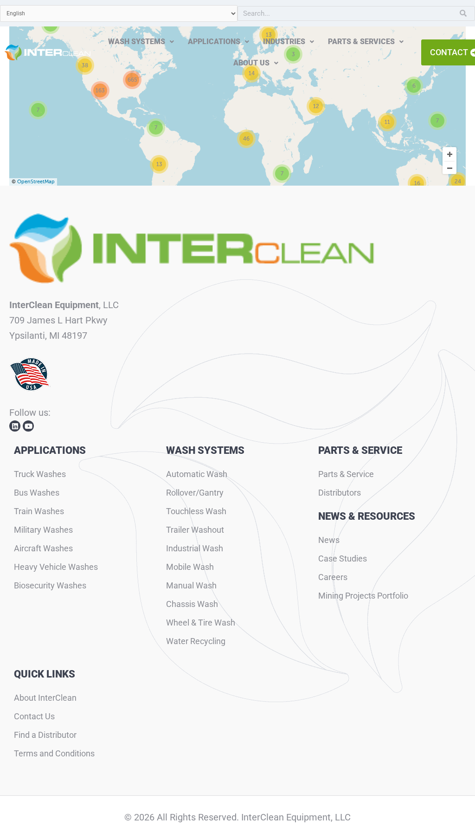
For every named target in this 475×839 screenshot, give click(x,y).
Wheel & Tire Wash (200, 622)
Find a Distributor (45, 735)
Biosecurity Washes (50, 585)
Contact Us (34, 716)
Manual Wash (191, 585)
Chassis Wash (192, 604)
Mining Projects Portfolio (363, 595)
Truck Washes (40, 474)
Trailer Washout (195, 530)
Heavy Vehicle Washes (56, 567)
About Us (251, 62)
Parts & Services (361, 41)
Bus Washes (36, 492)
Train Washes (39, 511)
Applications (214, 41)
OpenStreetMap (36, 182)
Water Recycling (195, 641)
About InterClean (45, 698)
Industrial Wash (194, 548)
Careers (332, 577)
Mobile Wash (190, 567)
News (329, 540)
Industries (284, 41)
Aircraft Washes (43, 548)
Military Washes (43, 530)
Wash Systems (136, 41)
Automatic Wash (196, 474)
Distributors (339, 492)
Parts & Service (346, 474)
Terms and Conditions (54, 753)
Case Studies (342, 558)
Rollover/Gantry (195, 492)
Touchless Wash (196, 511)
